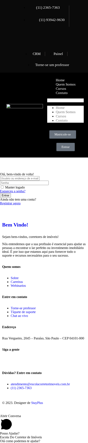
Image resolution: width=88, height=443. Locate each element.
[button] (65, 100)
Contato (62, 93)
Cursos (61, 89)
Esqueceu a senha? (12, 191)
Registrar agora (10, 203)
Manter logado (15, 187)
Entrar (5, 195)
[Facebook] (39, 38)
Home (60, 80)
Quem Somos (66, 84)
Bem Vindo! (15, 225)
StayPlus (37, 403)
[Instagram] (53, 38)
